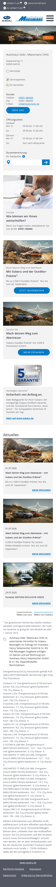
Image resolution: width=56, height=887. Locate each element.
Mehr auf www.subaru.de (19, 418)
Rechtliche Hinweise (13, 868)
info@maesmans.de (29, 103)
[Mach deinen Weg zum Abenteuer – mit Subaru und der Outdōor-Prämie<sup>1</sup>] (28, 511)
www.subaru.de (28, 862)
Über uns (18, 110)
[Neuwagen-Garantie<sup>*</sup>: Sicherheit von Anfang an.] (28, 375)
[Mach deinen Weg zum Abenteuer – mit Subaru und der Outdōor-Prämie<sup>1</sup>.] (28, 450)
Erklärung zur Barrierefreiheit (36, 875)
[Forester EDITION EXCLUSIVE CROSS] (28, 575)
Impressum (35, 868)
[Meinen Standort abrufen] (8, 162)
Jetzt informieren (31, 290)
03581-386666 (26, 97)
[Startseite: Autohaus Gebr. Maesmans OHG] (7, 18)
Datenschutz (9, 875)
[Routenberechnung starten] (46, 162)
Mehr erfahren (33, 352)
